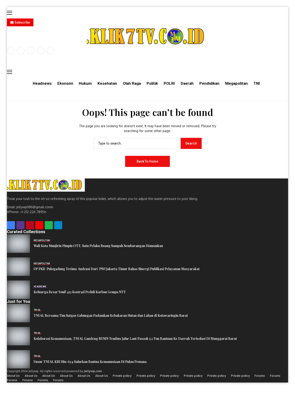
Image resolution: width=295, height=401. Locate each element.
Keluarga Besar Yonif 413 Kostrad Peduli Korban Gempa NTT (80, 292)
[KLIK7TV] (46, 185)
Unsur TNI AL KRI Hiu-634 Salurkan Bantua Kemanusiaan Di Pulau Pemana (90, 362)
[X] (20, 50)
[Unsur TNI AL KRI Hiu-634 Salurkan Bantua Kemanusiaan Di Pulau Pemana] (18, 359)
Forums (259, 375)
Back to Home (147, 161)
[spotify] (49, 225)
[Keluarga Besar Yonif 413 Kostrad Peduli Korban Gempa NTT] (18, 289)
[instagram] (30, 50)
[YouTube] (50, 50)
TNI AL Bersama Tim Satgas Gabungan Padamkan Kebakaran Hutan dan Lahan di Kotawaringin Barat (111, 316)
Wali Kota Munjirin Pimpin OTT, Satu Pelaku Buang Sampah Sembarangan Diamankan (98, 246)
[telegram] (58, 225)
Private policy (122, 375)
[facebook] (11, 50)
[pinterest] (40, 50)
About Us (13, 375)
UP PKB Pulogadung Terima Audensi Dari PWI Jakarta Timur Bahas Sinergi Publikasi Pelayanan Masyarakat (117, 269)
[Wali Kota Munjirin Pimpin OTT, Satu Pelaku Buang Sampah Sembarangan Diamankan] (18, 243)
